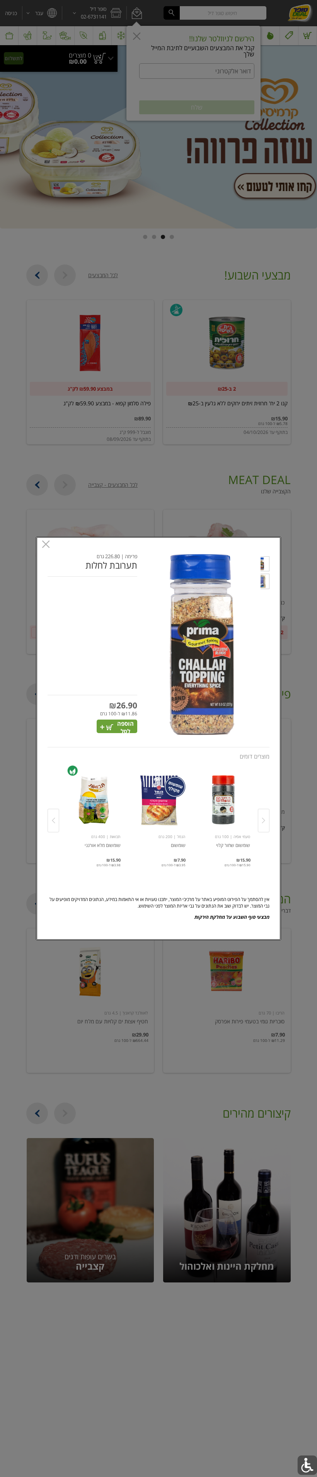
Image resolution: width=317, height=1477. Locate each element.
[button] (265, 565)
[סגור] (46, 545)
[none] (223, 812)
